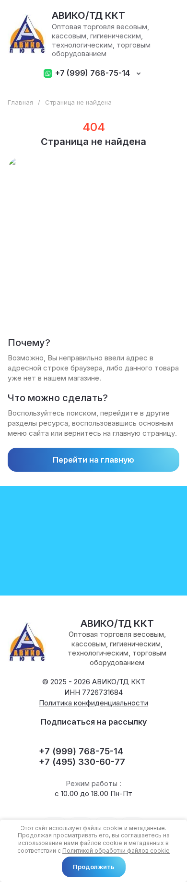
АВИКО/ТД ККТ (88, 15)
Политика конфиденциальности (93, 702)
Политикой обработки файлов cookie (116, 850)
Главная (20, 102)
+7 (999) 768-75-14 (92, 73)
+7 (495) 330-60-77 (82, 762)
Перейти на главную (93, 460)
